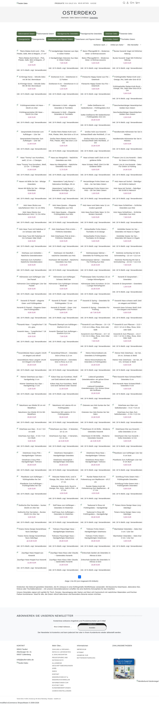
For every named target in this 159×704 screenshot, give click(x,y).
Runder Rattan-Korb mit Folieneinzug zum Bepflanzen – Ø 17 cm (95, 488)
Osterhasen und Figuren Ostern (60, 39)
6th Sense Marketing (41, 698)
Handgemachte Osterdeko (67, 34)
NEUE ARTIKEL (83, 3)
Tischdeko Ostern (111, 39)
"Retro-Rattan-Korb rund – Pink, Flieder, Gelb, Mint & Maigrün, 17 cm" (31, 60)
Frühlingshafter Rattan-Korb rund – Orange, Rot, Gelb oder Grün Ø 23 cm (127, 88)
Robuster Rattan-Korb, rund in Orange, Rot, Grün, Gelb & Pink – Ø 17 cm (63, 488)
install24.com (57, 698)
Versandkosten (41, 70)
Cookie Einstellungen (61, 691)
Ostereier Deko (111, 34)
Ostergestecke (24, 39)
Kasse (93, 3)
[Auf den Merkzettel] (34, 63)
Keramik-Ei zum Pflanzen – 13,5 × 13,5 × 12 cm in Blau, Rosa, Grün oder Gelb (127, 336)
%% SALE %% (71, 3)
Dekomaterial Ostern (26, 34)
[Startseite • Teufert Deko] (22, 3)
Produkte (59, 3)
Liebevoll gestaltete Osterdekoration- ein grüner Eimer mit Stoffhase (95, 388)
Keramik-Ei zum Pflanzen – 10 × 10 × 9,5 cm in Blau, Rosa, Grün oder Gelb (95, 336)
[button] (132, 3)
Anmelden (92, 627)
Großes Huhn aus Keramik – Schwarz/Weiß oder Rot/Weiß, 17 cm (95, 141)
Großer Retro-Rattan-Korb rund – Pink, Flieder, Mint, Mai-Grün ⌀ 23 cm (63, 141)
